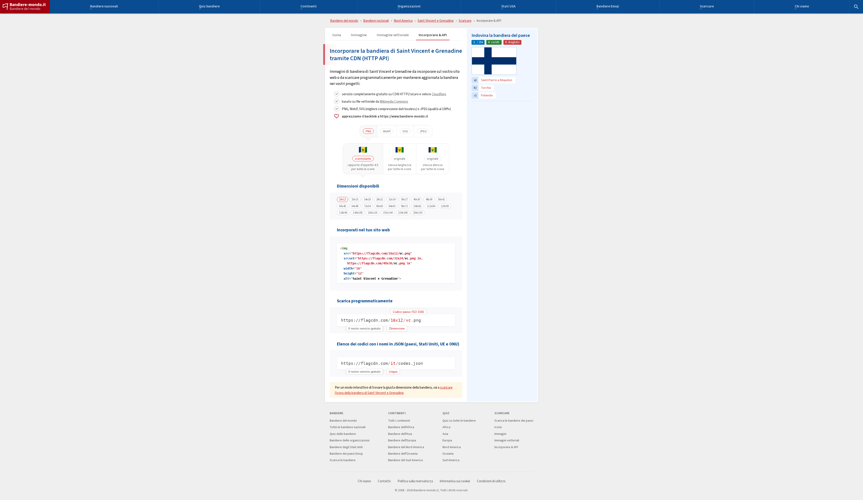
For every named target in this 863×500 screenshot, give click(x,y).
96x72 (404, 206)
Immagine (359, 35)
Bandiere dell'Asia (400, 433)
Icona (336, 35)
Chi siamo (802, 6)
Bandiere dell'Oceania (403, 453)
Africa (446, 427)
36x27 (404, 199)
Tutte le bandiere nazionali (347, 427)
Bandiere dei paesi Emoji (346, 453)
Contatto (384, 481)
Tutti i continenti (399, 420)
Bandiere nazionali (104, 6)
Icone (498, 427)
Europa (447, 440)
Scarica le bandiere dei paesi (513, 420)
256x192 (418, 212)
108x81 (417, 206)
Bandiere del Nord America (406, 447)
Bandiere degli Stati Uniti (346, 447)
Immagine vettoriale (393, 35)
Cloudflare (439, 94)
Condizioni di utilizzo (491, 481)
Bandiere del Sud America (405, 460)
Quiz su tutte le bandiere (459, 420)
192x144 (387, 212)
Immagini (500, 433)
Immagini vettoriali (506, 440)
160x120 (372, 212)
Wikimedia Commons (394, 101)
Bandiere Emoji (607, 6)
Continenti (308, 6)
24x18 (367, 199)
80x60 (379, 206)
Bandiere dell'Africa (401, 427)
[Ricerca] (856, 6)
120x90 (445, 206)
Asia (445, 433)
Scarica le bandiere (343, 460)
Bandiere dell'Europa (402, 440)
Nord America (403, 21)
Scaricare (707, 6)
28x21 (379, 199)
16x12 (342, 199)
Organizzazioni (409, 6)
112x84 (431, 206)
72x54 (367, 206)
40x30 (416, 199)
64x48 (354, 206)
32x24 (392, 199)
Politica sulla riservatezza (415, 481)
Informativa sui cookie (455, 481)
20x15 (354, 199)
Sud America (451, 460)
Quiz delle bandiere (343, 433)
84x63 (392, 206)
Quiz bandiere (209, 6)
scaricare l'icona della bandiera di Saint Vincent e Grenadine (394, 390)
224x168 (402, 212)
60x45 (342, 206)
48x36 (429, 199)
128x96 (343, 212)
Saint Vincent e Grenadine (436, 21)
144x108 (357, 212)
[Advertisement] (502, 131)
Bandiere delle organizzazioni (349, 440)
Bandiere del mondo (25, 9)
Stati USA (508, 6)
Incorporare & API (433, 35)
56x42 (441, 199)
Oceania (448, 453)
